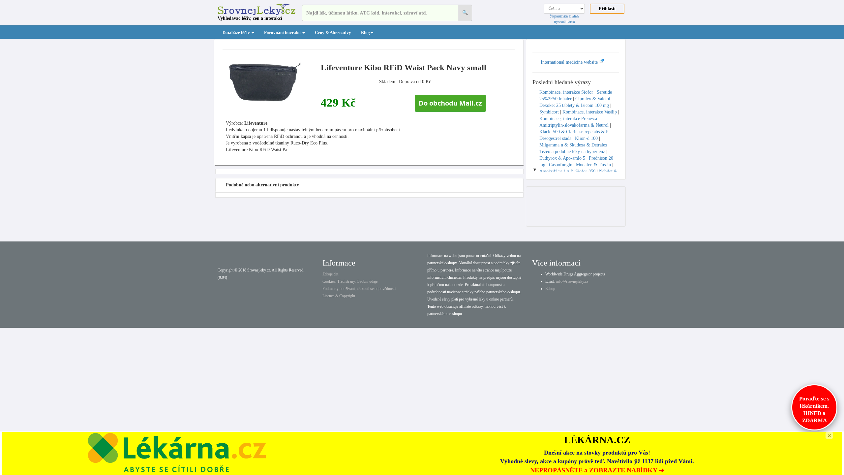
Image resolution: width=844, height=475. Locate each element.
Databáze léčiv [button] (237, 32)
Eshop (550, 288)
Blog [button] (365, 32)
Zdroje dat (330, 274)
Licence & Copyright (338, 296)
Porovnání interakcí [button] (283, 32)
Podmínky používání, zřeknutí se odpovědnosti (359, 288)
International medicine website (570, 62)
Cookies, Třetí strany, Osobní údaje (349, 281)
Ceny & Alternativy (333, 32)
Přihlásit (607, 8)
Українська (559, 16)
